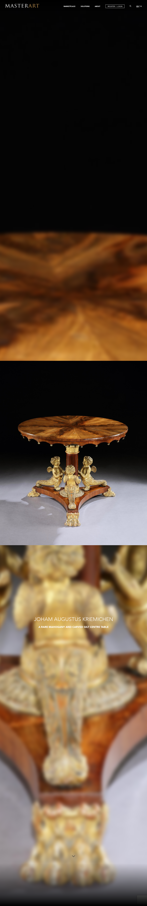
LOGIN (119, 6)
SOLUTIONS (85, 6)
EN (137, 6)
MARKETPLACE (69, 6)
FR (141, 6)
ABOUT (97, 6)
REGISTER (111, 6)
